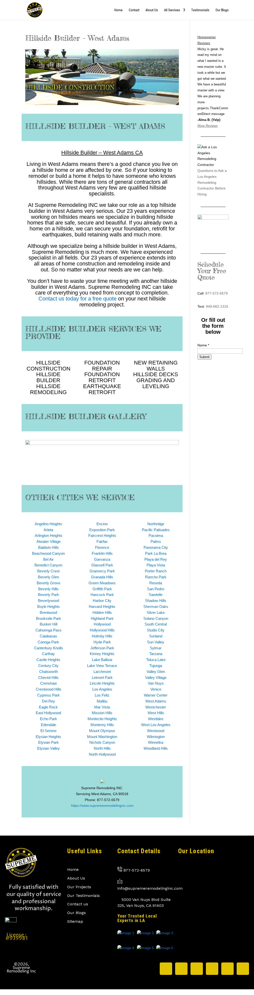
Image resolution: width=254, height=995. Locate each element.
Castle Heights (48, 660)
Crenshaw (48, 683)
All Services (172, 10)
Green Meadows (102, 583)
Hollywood (102, 624)
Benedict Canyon (48, 565)
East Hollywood (48, 713)
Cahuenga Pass (48, 630)
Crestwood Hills (48, 689)
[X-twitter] (166, 968)
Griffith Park (102, 589)
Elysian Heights (48, 737)
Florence (102, 547)
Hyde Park (102, 642)
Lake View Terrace (102, 665)
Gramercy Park (102, 571)
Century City (48, 665)
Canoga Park (48, 642)
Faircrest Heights (102, 535)
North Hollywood (102, 754)
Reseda (155, 583)
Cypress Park (48, 695)
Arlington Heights (48, 535)
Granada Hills (102, 577)
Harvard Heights (102, 606)
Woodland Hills (156, 748)
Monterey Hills (102, 725)
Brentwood (48, 612)
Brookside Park (48, 618)
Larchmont (102, 671)
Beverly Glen (48, 577)
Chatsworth (48, 671)
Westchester (155, 707)
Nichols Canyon (102, 742)
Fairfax (102, 541)
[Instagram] (181, 968)
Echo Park (48, 719)
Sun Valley (155, 642)
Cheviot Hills (48, 677)
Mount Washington (102, 737)
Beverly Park (48, 594)
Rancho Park (155, 577)
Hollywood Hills (102, 630)
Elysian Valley (48, 748)
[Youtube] (243, 968)
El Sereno (48, 731)
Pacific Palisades (156, 530)
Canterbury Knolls (48, 648)
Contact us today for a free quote (77, 298)
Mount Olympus (102, 731)
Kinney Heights (102, 654)
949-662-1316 (217, 306)
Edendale (48, 725)
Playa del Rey (155, 559)
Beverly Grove (48, 583)
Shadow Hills (155, 600)
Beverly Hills (48, 589)
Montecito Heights (102, 719)
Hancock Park (102, 594)
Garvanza (102, 559)
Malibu (102, 701)
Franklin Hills (102, 553)
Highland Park (102, 618)
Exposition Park (102, 530)
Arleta (48, 530)
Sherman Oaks (155, 606)
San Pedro (155, 589)
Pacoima (156, 535)
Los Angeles (102, 689)
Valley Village (155, 677)
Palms (156, 541)
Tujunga (155, 665)
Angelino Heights (48, 524)
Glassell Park (102, 565)
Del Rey (48, 701)
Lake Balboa (102, 660)
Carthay (48, 654)
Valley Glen (156, 671)
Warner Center (155, 695)
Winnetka (155, 742)
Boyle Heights (48, 606)
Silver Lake (156, 612)
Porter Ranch (155, 571)
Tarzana (155, 654)
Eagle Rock (48, 707)
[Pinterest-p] (227, 968)
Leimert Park (102, 677)
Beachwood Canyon (48, 553)
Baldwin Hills (48, 547)
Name (203, 345)
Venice (155, 689)
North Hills (102, 748)
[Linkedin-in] (212, 968)
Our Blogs (222, 10)
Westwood (155, 731)
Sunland (155, 636)
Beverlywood (48, 600)
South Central (156, 624)
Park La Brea (155, 553)
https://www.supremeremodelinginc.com (102, 806)
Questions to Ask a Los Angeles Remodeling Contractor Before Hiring (212, 182)
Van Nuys (156, 683)
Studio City (155, 630)
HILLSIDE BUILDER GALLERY (85, 416)
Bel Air (48, 559)
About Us (152, 10)
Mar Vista (102, 707)
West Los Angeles (155, 725)
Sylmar (155, 648)
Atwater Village (48, 541)
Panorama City (156, 547)
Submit (204, 357)
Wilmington (156, 737)
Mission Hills (102, 713)
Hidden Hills (102, 612)
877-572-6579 (216, 293)
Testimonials (200, 10)
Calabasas (48, 636)
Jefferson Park (102, 648)
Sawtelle (155, 594)
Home (118, 10)
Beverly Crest (48, 571)
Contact (134, 10)
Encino (102, 524)
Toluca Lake (155, 660)
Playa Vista (156, 565)
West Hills (156, 713)
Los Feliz (102, 695)
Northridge (155, 524)
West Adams (155, 701)
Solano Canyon (155, 618)
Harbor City (102, 600)
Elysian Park (48, 742)
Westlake (155, 719)
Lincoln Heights (102, 683)
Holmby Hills (102, 636)
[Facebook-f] (196, 968)
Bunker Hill (48, 624)
